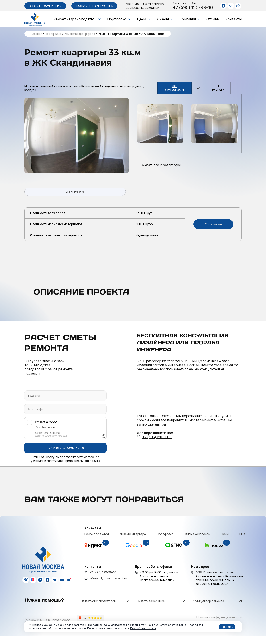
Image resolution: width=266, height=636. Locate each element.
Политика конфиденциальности (219, 617)
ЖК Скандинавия (174, 88)
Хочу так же (213, 224)
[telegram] (230, 6)
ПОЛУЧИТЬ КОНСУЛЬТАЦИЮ (65, 447)
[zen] (40, 580)
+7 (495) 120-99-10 (193, 7)
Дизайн (163, 19)
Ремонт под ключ (96, 534)
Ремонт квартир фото (79, 34)
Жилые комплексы (197, 534)
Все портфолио (75, 191)
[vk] (25, 580)
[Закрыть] (238, 625)
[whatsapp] (223, 6)
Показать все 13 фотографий (160, 165)
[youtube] (62, 580)
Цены (141, 19)
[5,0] (174, 549)
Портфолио (116, 19)
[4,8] (134, 549)
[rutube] (69, 580)
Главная (36, 34)
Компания (188, 19)
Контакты (233, 19)
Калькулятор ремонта (94, 6)
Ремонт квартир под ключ (74, 19)
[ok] (47, 580)
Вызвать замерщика (45, 6)
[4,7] (93, 549)
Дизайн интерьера (133, 534)
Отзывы (212, 19)
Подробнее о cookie (143, 628)
